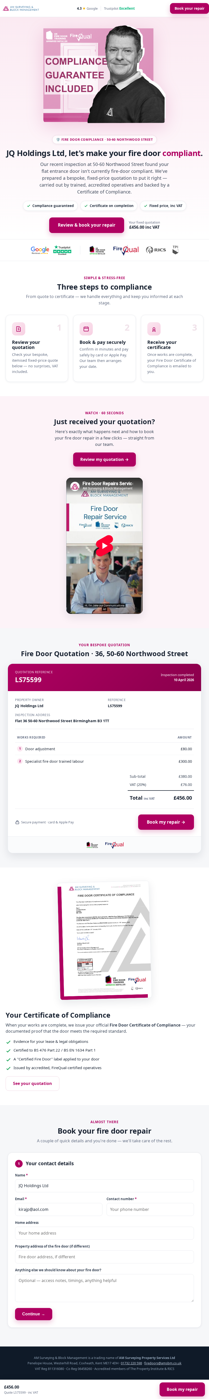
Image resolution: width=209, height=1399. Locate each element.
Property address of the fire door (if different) (52, 1246)
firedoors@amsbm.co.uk (162, 1363)
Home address (26, 1222)
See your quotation (32, 1083)
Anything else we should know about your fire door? (58, 1270)
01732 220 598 (131, 1363)
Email (21, 1199)
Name (21, 1175)
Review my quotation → (104, 459)
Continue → (33, 1314)
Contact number (122, 1199)
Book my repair (182, 1389)
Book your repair (189, 8)
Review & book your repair (86, 225)
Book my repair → (166, 822)
